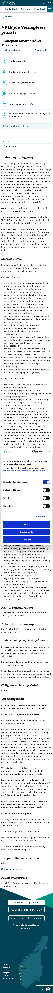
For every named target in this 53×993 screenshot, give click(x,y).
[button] (50, 3)
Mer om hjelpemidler (11, 869)
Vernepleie (10, 146)
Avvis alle (26, 540)
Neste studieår (42, 50)
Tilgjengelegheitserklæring (26, 925)
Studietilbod (11, 9)
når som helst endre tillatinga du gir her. (26, 471)
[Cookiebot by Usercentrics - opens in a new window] (32, 451)
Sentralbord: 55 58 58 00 (28, 909)
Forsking (25, 9)
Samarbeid (39, 9)
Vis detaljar (40, 516)
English (42, 3)
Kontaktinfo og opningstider (26, 902)
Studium (8, 17)
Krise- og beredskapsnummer (26, 918)
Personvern (26, 928)
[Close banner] (49, 451)
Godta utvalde (26, 532)
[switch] (46, 490)
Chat (41, 989)
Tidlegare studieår (12, 50)
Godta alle (26, 524)
